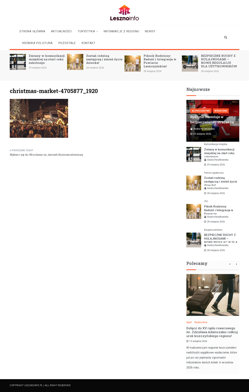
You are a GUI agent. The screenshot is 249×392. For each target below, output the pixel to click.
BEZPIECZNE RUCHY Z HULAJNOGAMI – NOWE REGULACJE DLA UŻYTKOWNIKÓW (219, 61)
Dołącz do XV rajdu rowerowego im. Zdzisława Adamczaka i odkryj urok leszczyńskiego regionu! (212, 332)
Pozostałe (67, 43)
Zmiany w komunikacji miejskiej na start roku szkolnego (47, 59)
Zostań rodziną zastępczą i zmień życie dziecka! (104, 59)
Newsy (150, 31)
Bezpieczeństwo (201, 111)
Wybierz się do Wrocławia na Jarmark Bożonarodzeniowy (46, 154)
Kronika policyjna (37, 43)
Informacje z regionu (121, 31)
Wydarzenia (221, 111)
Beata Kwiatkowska (204, 128)
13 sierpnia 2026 (198, 341)
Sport (189, 322)
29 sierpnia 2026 (216, 164)
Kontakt (89, 43)
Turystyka (86, 31)
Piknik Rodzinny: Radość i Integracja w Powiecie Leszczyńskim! (160, 61)
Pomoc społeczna (214, 172)
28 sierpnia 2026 (216, 193)
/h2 (206, 201)
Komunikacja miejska (215, 144)
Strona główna (32, 31)
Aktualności (61, 31)
